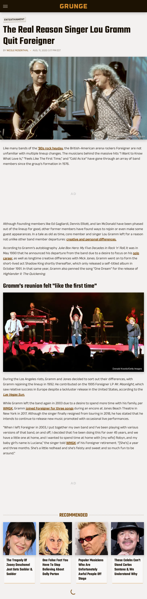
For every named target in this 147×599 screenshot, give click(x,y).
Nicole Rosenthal (18, 50)
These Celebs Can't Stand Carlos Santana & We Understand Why (127, 567)
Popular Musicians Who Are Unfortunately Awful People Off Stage (90, 569)
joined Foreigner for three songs (50, 408)
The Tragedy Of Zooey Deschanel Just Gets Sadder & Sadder (19, 567)
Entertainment (14, 19)
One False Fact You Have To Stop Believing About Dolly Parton (55, 567)
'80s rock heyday (50, 148)
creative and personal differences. (91, 239)
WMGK (8, 408)
